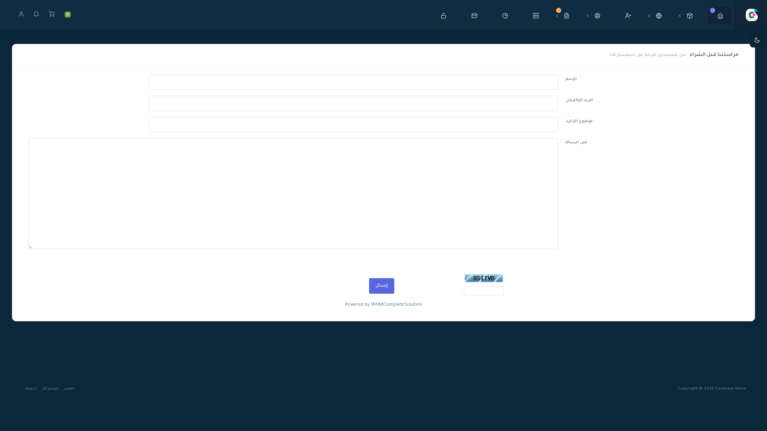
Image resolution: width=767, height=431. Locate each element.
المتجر (69, 389)
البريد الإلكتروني (579, 100)
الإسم (571, 79)
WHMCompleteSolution (396, 305)
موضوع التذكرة (579, 121)
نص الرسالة (576, 142)
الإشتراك (50, 389)
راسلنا (31, 389)
